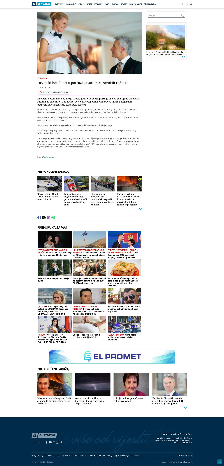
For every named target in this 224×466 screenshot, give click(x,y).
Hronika (74, 456)
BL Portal (50, 462)
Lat (187, 4)
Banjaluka (71, 4)
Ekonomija (42, 78)
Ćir (191, 4)
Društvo (58, 456)
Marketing (173, 462)
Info (80, 4)
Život (107, 4)
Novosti (51, 456)
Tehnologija (150, 4)
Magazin (98, 4)
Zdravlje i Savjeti (119, 4)
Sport (89, 4)
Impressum (163, 462)
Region (80, 456)
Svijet (86, 456)
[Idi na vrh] (219, 461)
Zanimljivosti (136, 4)
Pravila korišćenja (185, 462)
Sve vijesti (59, 4)
